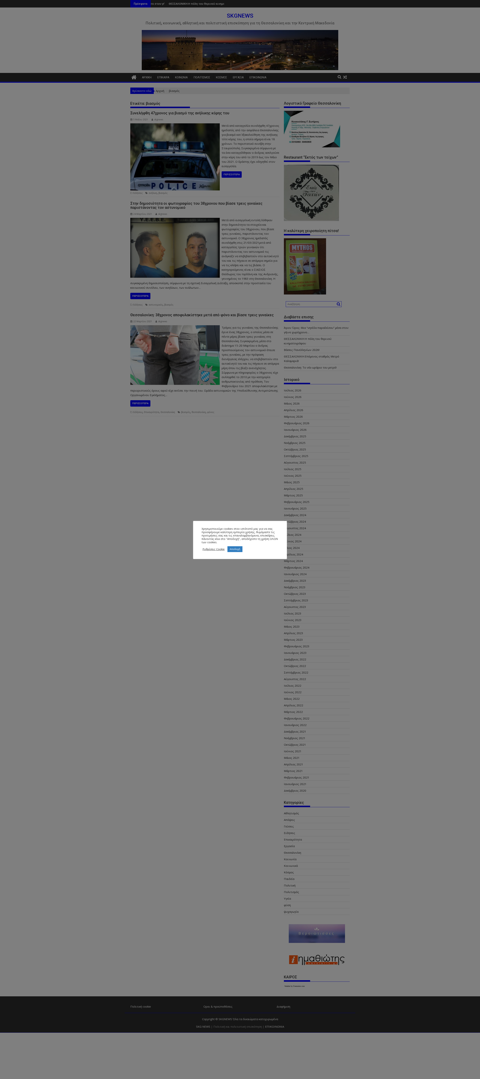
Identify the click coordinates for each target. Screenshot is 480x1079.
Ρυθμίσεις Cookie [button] (213, 549)
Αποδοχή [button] (235, 549)
